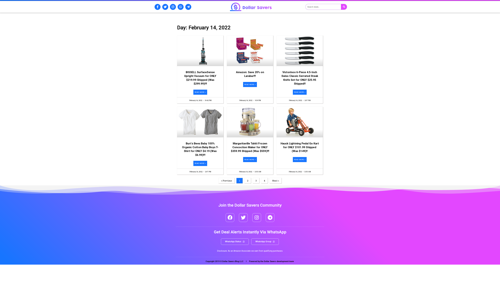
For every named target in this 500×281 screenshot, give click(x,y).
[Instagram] (173, 7)
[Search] (344, 7)
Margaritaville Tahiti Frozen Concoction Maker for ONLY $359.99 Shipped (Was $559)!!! (250, 147)
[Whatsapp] (181, 7)
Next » (275, 180)
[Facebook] (230, 217)
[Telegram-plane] (188, 7)
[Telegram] (270, 217)
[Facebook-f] (158, 7)
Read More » (200, 92)
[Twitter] (165, 7)
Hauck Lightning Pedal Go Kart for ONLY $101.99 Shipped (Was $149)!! (300, 147)
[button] (235, 241)
